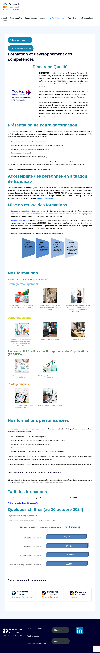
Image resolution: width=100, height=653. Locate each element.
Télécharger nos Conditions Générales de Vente (24, 503)
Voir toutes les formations (21, 48)
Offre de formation (57, 18)
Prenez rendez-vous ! (34, 628)
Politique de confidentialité (36, 644)
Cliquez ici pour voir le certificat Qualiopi (72, 97)
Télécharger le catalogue (20, 40)
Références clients (86, 18)
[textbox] (50, 179)
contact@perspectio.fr (45, 198)
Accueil (4, 18)
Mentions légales (32, 636)
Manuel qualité (60, 630)
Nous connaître (16, 18)
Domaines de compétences (35, 18)
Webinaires (72, 18)
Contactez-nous (60, 641)
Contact (4, 21)
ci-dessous (25, 214)
